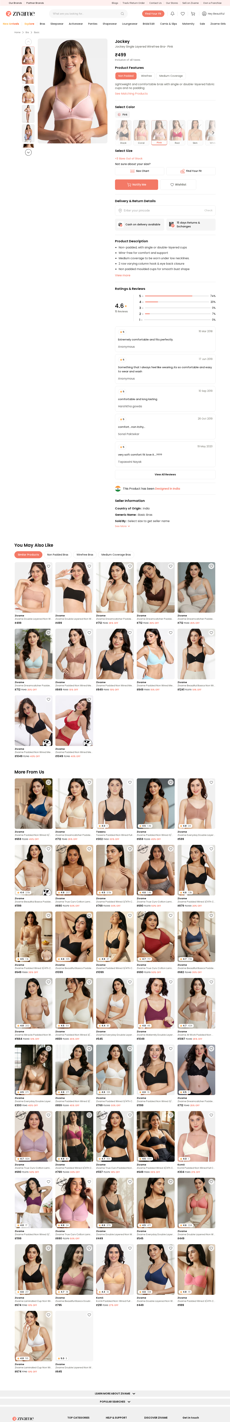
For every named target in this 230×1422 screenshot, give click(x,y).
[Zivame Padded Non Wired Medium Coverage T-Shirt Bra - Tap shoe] (115, 654)
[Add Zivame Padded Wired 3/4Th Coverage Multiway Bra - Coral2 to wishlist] (211, 1248)
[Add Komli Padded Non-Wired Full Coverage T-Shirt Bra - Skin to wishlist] (130, 1248)
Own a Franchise (212, 3)
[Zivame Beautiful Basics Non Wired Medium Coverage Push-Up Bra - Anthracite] (196, 654)
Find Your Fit (194, 171)
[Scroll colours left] (119, 133)
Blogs (115, 3)
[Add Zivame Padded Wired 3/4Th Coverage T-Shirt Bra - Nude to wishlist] (130, 849)
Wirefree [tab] (146, 76)
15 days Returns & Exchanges (188, 224)
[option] (28, 55)
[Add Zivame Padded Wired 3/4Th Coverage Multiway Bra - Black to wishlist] (171, 1115)
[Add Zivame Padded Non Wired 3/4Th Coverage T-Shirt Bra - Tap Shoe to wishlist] (171, 1048)
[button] (122, 13)
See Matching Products (131, 94)
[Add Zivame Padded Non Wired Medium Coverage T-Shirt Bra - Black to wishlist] (48, 699)
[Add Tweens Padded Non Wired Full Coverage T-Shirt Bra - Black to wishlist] (130, 782)
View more (122, 275)
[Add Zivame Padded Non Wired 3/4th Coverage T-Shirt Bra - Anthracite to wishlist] (89, 1048)
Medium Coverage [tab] (171, 76)
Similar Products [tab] (28, 554)
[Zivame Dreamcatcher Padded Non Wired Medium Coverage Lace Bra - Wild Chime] (196, 587)
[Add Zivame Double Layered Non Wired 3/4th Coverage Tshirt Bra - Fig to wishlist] (89, 1315)
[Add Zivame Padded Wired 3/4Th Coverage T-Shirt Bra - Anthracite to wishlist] (211, 849)
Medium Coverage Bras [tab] (116, 554)
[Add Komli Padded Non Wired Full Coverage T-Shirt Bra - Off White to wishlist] (211, 1115)
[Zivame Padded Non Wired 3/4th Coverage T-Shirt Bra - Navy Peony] (33, 803)
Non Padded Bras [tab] (57, 554)
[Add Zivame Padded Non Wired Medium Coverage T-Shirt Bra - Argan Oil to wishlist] (89, 633)
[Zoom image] (72, 91)
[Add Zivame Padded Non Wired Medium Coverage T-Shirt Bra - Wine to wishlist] (89, 699)
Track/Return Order (134, 3)
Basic (37, 32)
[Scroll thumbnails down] (28, 152)
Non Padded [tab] (126, 76)
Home (17, 32)
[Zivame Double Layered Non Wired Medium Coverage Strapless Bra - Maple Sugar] (33, 587)
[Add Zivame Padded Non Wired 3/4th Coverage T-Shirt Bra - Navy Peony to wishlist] (48, 782)
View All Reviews (165, 474)
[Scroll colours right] (212, 133)
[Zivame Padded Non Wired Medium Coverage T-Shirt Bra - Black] (33, 720)
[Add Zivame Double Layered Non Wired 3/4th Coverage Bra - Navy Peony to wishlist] (171, 1248)
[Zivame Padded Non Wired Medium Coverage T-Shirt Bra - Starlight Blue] (155, 654)
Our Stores (172, 3)
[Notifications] (172, 14)
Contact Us (155, 3)
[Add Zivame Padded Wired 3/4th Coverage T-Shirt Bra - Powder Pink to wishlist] (211, 1315)
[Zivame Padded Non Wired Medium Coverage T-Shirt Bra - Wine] (74, 720)
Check (208, 210)
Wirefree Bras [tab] (85, 554)
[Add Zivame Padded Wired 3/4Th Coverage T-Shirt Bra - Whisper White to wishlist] (130, 1048)
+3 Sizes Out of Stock (128, 158)
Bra (27, 32)
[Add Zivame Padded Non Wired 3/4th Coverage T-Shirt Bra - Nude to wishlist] (171, 782)
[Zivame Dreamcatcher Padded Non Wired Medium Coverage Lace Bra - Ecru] (115, 587)
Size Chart (142, 171)
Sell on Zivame (190, 3)
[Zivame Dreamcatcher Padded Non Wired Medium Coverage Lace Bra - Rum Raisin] (155, 587)
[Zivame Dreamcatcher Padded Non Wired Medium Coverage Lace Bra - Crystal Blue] (33, 654)
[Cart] (193, 14)
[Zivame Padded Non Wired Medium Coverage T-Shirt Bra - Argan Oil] (74, 654)
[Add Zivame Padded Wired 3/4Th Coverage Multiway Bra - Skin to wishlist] (48, 915)
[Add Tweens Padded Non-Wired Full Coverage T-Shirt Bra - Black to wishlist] (48, 1381)
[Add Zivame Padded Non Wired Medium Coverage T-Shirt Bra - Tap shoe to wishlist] (130, 633)
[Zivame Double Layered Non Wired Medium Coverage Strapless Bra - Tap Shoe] (74, 587)
